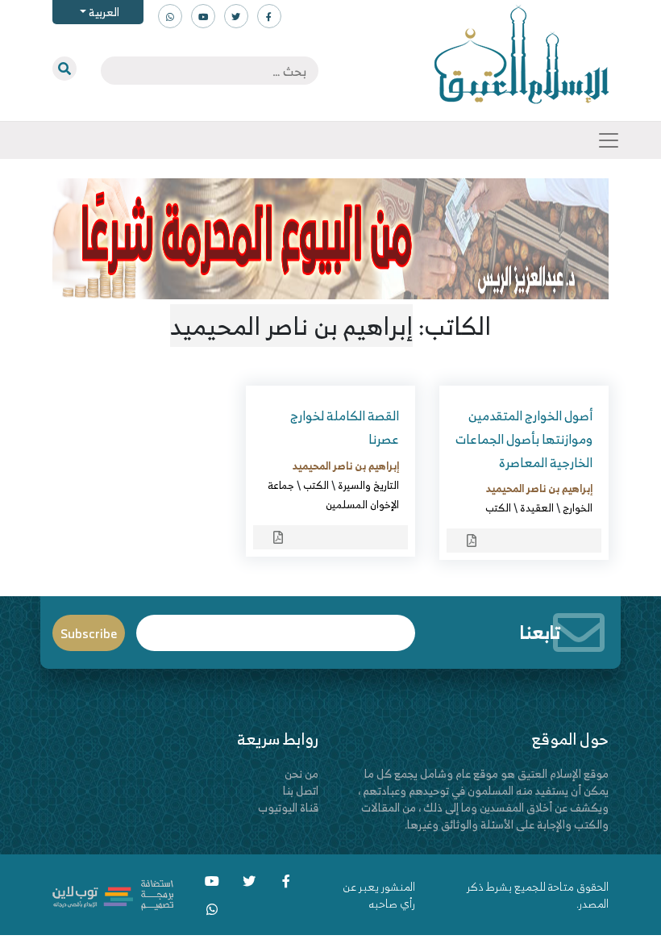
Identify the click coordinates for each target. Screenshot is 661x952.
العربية (102, 12)
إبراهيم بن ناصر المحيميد (539, 488)
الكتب (498, 507)
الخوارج (577, 507)
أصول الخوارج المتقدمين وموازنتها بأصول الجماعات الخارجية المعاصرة (523, 439)
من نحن (301, 773)
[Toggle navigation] (609, 140)
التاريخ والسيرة (368, 485)
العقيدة (537, 507)
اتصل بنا (300, 790)
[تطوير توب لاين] (112, 893)
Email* (276, 625)
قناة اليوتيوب (288, 807)
